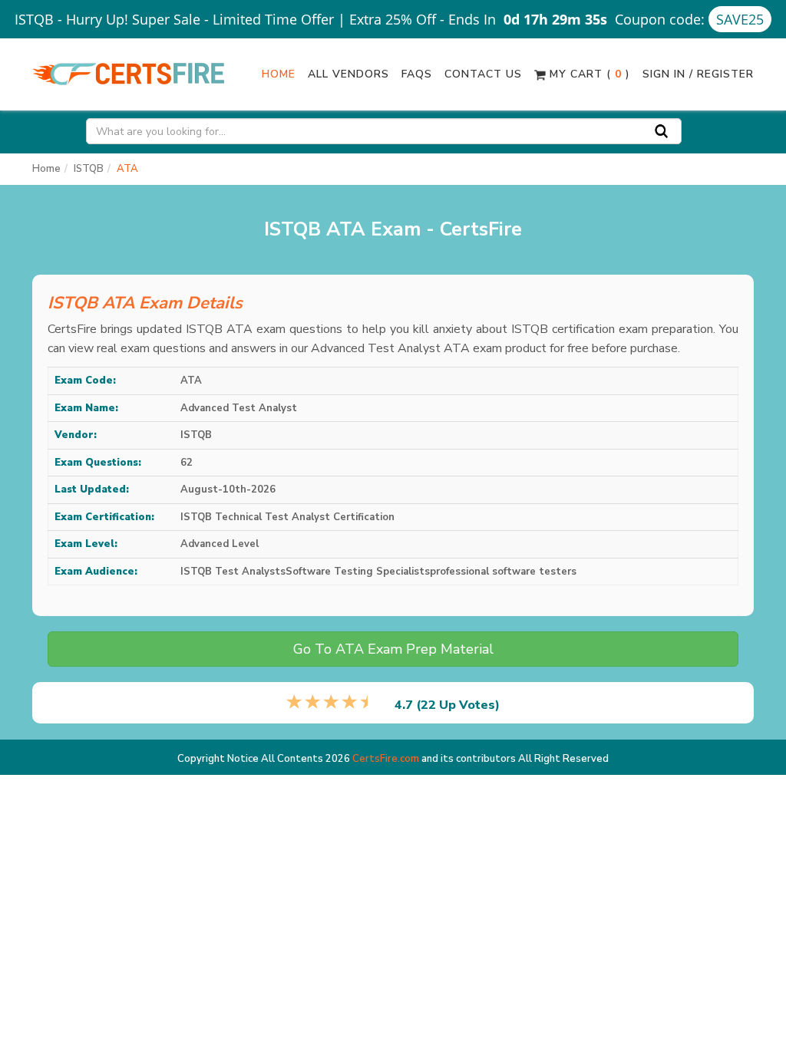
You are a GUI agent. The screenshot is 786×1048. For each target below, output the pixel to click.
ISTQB (89, 169)
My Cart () (588, 74)
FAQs (416, 74)
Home (279, 74)
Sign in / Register (698, 74)
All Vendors (348, 74)
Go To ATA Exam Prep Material (393, 649)
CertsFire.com (385, 759)
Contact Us (483, 74)
